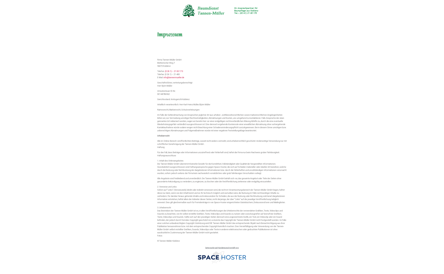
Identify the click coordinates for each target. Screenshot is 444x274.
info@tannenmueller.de (173, 77)
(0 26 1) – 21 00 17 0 (174, 71)
